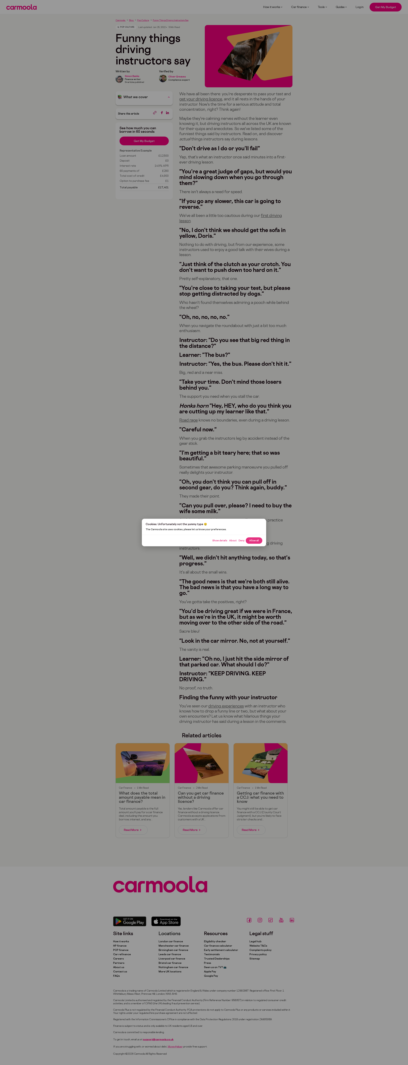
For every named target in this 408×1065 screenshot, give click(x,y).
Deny (241, 540)
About (233, 540)
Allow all (254, 540)
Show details (219, 540)
